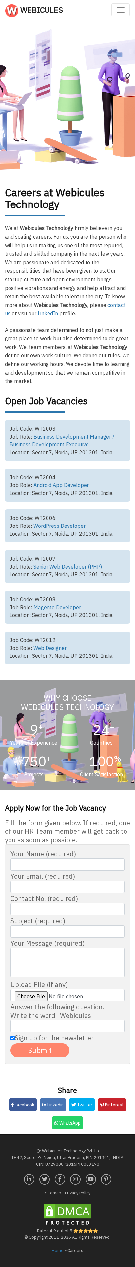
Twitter (84, 1105)
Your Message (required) (47, 943)
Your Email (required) (42, 876)
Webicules (40, 10)
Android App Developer (61, 485)
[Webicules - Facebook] (60, 1178)
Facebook (24, 1105)
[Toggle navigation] (120, 9)
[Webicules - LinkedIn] (29, 1178)
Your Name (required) (43, 854)
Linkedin (55, 1105)
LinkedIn (48, 313)
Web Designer (50, 648)
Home (58, 1250)
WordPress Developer (59, 526)
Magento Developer (57, 607)
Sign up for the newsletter (54, 1038)
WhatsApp (69, 1123)
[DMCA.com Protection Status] (67, 1214)
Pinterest (114, 1105)
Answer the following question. (57, 1011)
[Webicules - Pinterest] (106, 1178)
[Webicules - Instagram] (75, 1178)
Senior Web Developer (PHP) (67, 566)
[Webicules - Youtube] (91, 1178)
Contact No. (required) (44, 898)
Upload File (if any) (39, 984)
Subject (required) (37, 921)
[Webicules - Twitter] (44, 1178)
